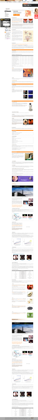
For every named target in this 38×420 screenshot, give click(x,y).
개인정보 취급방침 (32, 417)
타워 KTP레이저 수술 (6, 15)
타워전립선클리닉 (6, 10)
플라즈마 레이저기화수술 (7, 16)
